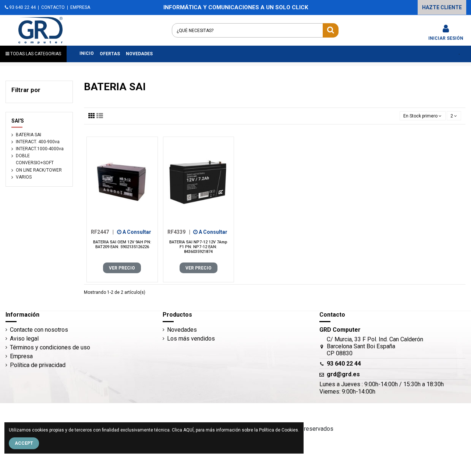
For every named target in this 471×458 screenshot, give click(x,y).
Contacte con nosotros (39, 329)
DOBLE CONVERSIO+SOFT (35, 159)
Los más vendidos (191, 338)
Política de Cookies (278, 430)
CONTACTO (53, 7)
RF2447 (102, 232)
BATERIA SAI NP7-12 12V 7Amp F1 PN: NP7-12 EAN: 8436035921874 (198, 247)
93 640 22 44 (22, 7)
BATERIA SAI (28, 134)
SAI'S (17, 121)
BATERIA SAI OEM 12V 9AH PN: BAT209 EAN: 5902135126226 (122, 244)
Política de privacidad (37, 365)
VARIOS (24, 177)
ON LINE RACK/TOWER (39, 170)
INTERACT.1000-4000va (40, 148)
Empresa (21, 356)
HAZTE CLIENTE (442, 7)
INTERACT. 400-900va (38, 141)
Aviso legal (24, 338)
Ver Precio (122, 268)
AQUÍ (188, 430)
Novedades (182, 329)
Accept (24, 443)
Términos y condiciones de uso (50, 347)
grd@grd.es (343, 374)
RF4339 (178, 232)
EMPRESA (80, 7)
